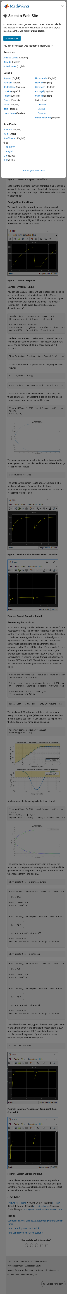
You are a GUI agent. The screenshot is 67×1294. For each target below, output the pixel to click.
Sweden (39, 96)
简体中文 (10, 147)
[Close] (62, 6)
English (41, 109)
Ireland (6, 104)
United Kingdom (43, 117)
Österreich (40, 87)
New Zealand (9, 138)
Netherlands (41, 78)
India (5, 134)
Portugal (39, 91)
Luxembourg (9, 113)
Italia (5, 109)
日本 (5, 156)
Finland (7, 96)
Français (42, 113)
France (6, 100)
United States (9, 66)
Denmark (7, 82)
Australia (7, 129)
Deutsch (42, 104)
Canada (7, 62)
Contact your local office (33, 170)
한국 (5, 160)
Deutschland (9, 87)
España (7, 91)
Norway (39, 82)
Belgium (7, 78)
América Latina (10, 57)
